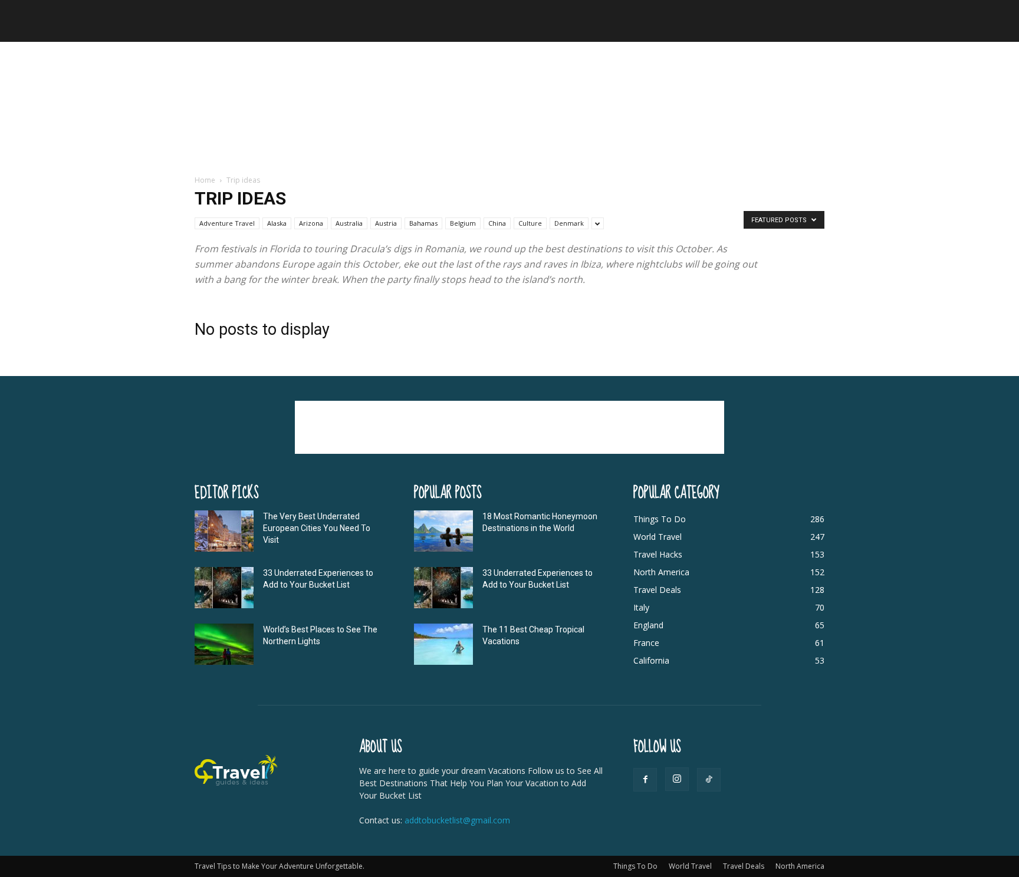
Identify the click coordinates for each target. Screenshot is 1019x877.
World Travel (690, 866)
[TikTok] (709, 780)
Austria (386, 223)
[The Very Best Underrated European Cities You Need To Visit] (224, 531)
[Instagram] (677, 779)
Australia (349, 223)
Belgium (463, 223)
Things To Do (635, 866)
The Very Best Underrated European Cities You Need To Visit (316, 528)
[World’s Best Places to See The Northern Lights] (224, 644)
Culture (530, 223)
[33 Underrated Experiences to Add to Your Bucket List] (224, 587)
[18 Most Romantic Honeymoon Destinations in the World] (443, 531)
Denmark (569, 223)
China (497, 223)
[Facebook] (645, 780)
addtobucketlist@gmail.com (457, 820)
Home (205, 180)
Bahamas (423, 223)
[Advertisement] (509, 109)
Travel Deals (743, 866)
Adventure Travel (227, 223)
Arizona (311, 223)
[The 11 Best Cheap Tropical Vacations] (443, 644)
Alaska (277, 223)
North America (799, 866)
